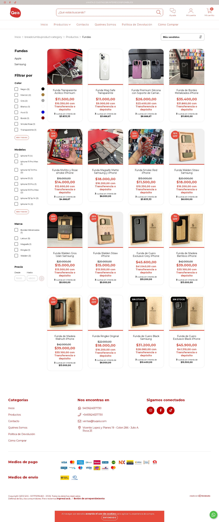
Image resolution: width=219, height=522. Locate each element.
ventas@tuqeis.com (95, 421)
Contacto (82, 24)
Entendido (109, 518)
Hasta (30, 272)
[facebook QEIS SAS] (10, 2)
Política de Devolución (137, 24)
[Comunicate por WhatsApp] (213, 515)
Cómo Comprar (168, 24)
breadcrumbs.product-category (43, 37)
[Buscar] (159, 12)
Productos (61, 24)
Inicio (44, 24)
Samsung (20, 64)
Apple (18, 58)
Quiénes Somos (105, 24)
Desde (17, 272)
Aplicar (41, 278)
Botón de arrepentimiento (89, 498)
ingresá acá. (64, 498)
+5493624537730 (93, 414)
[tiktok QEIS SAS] (15, 2)
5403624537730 (92, 408)
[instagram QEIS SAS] (5, 2)
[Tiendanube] (200, 496)
